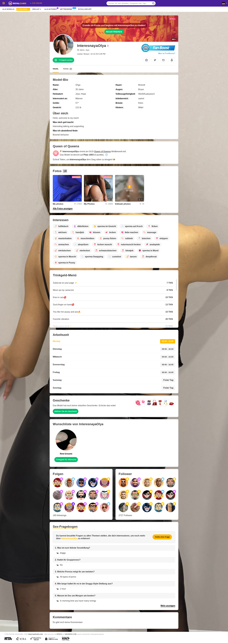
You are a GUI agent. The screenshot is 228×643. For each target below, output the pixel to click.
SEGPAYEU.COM (70, 634)
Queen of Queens (102, 151)
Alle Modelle (8, 9)
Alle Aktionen (50, 9)
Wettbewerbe (66, 9)
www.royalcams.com (35, 634)
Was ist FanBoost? (166, 53)
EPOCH (59, 634)
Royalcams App (84, 9)
